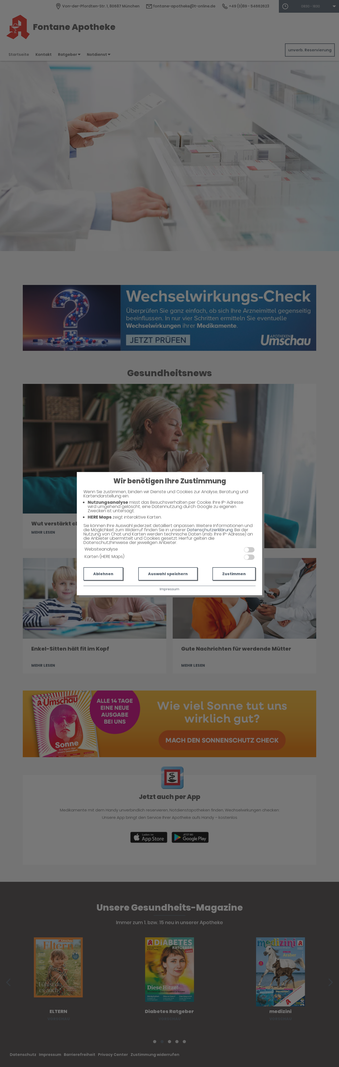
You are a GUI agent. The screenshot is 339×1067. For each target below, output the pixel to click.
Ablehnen (103, 573)
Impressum (169, 589)
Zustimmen (234, 573)
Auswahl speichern (168, 573)
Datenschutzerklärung (210, 530)
